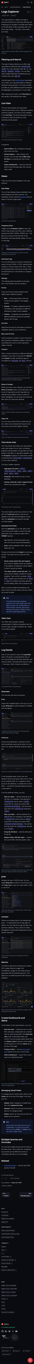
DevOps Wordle (6, 1263)
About (3, 1302)
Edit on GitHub (7, 1185)
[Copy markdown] (28, 12)
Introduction (4, 1212)
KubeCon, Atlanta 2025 (7, 1270)
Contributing (4, 1215)
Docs (6, 7)
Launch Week (5, 1256)
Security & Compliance (7, 1312)
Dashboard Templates (7, 1260)
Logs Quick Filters (10, 1165)
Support (3, 1246)
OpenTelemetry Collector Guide (10, 1233)
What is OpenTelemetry (8, 1230)
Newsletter (4, 1266)
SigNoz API (4, 1222)
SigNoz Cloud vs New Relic (9, 1288)
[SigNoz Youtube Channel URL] (16, 1331)
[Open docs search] (28, 2)
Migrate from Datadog (7, 1218)
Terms (3, 1305)
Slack (3, 1250)
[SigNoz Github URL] (2, 1331)
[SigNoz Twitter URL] (13, 1331)
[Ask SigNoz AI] (30, 1360)
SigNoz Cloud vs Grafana (8, 1292)
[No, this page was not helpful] (6, 1178)
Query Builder (19, 80)
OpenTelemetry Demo (7, 1237)
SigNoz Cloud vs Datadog (8, 1285)
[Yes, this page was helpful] (2, 1178)
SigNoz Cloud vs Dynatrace (9, 1295)
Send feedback (15, 1178)
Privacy (3, 1308)
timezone (23, 197)
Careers (3, 1298)
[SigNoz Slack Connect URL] (9, 1331)
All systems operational (9, 1327)
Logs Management (15, 7)
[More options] (31, 12)
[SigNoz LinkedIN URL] (6, 1331)
